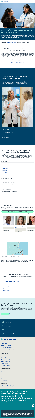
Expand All (4, 129)
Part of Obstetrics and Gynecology (17, 62)
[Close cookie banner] (31, 412)
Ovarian (4, 168)
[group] (6, 224)
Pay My (3, 355)
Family (6, 284)
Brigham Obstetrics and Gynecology (11, 281)
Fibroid (6, 288)
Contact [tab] (28, 42)
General (6, 290)
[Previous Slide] (31, 213)
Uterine (5, 172)
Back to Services (4, 3)
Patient (4, 343)
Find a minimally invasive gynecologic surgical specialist (17, 211)
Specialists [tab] (19, 42)
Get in (3, 357)
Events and (4, 363)
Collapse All (8, 129)
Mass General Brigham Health (9, 350)
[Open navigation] (33, 1)
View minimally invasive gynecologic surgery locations (11, 264)
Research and (6, 345)
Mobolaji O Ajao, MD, (8, 226)
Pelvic (4, 170)
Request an (5, 359)
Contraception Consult (8, 283)
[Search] (31, 1)
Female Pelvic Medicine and (11, 286)
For (4, 380)
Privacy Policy (6, 415)
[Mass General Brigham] (4, 1)
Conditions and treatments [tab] (11, 42)
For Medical (6, 365)
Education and (6, 347)
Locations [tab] (23, 42)
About (3, 371)
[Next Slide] (33, 213)
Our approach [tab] (3, 42)
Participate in (5, 361)
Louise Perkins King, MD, (19, 227)
